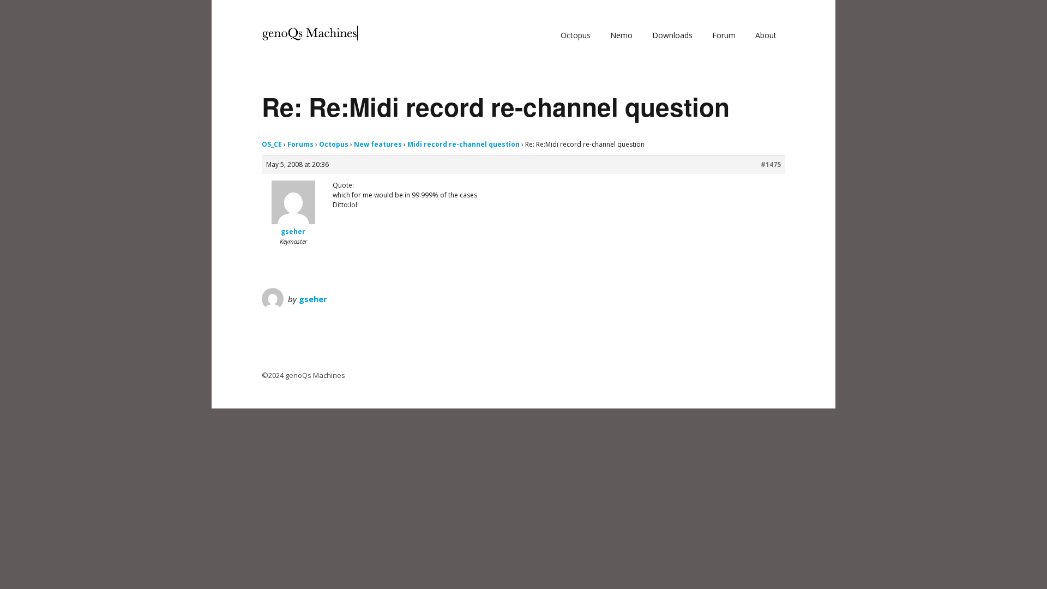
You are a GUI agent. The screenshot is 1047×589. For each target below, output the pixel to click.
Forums (300, 144)
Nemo (621, 35)
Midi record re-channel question (463, 144)
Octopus (576, 35)
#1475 (771, 164)
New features (378, 144)
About (766, 35)
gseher (313, 298)
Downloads (672, 35)
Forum (724, 35)
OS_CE (272, 144)
